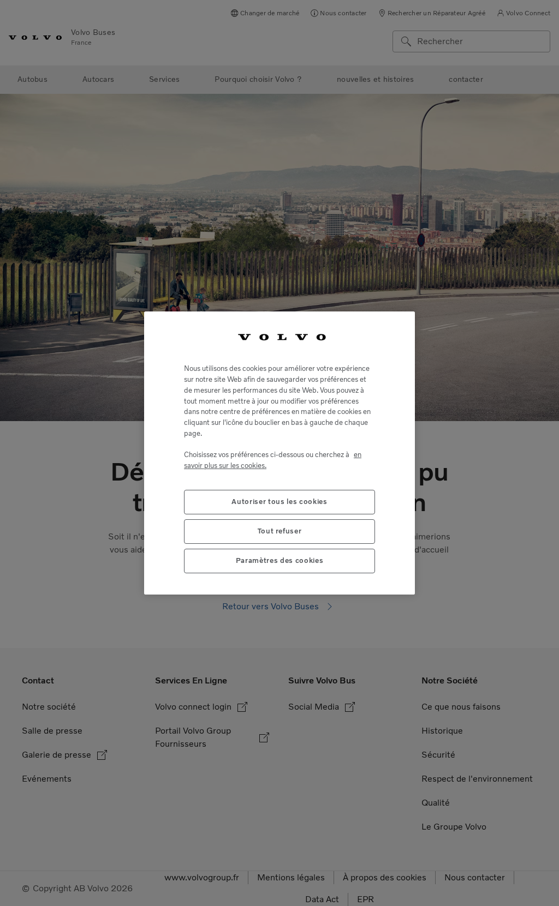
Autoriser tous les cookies (279, 501)
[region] (279, 453)
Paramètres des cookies (279, 560)
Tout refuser (280, 531)
